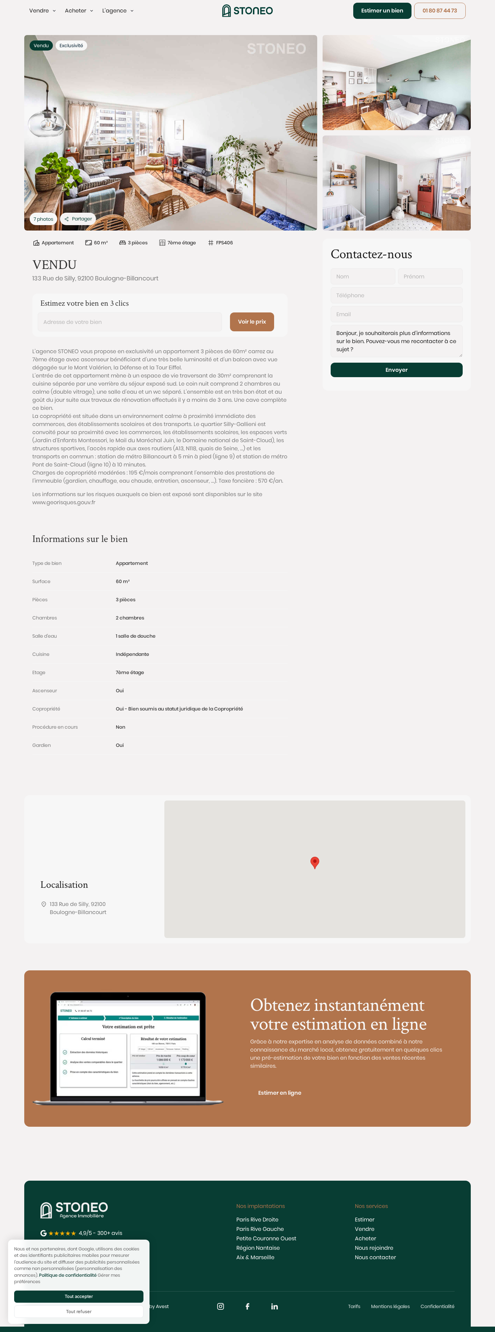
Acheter (365, 1238)
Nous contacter (375, 1257)
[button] (43, 11)
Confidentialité (438, 1306)
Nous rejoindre (374, 1248)
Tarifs (354, 1306)
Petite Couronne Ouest (266, 1238)
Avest (162, 1306)
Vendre (364, 1229)
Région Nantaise (258, 1248)
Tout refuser (78, 1311)
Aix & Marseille (255, 1257)
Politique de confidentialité (68, 1275)
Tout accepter (79, 1296)
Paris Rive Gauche (260, 1229)
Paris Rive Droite (257, 1219)
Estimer (364, 1219)
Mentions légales (390, 1306)
